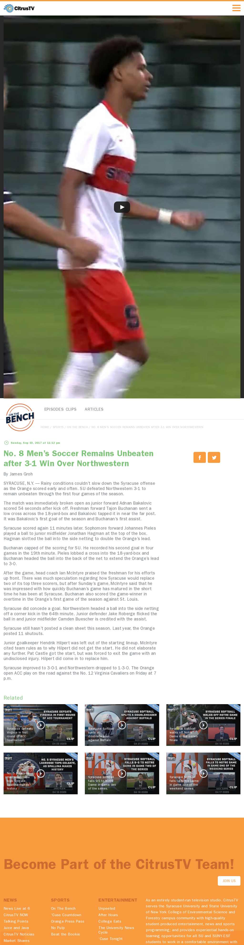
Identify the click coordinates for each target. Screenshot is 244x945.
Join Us (229, 881)
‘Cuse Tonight (110, 939)
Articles (91, 410)
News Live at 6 (17, 909)
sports (58, 427)
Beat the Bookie (65, 935)
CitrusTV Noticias (19, 935)
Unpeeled (106, 909)
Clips (71, 410)
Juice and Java (16, 928)
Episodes (50, 410)
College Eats (109, 922)
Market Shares (17, 941)
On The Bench (77, 427)
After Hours (108, 915)
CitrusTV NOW (16, 915)
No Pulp (58, 928)
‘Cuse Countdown (66, 915)
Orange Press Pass (67, 922)
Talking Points (16, 922)
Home (45, 427)
